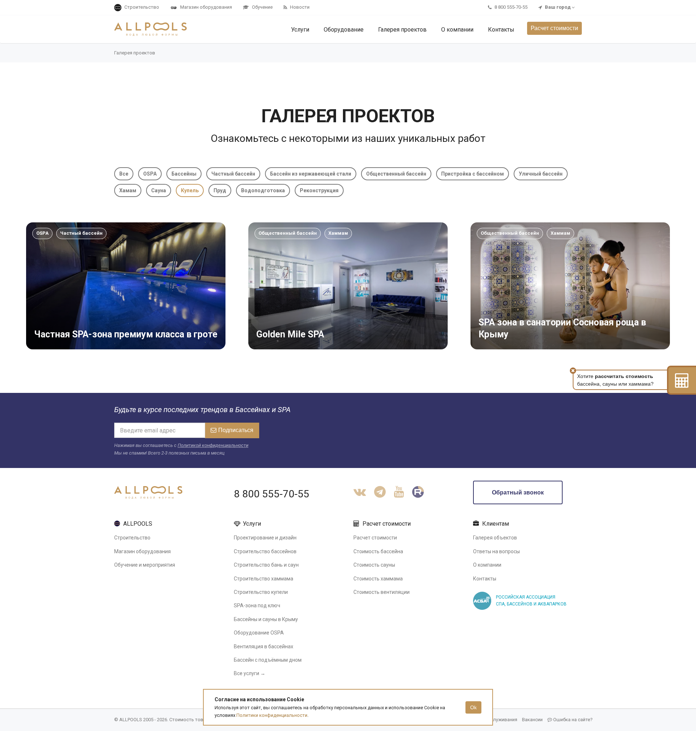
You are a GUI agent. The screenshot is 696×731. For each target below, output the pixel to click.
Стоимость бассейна (378, 551)
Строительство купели (261, 592)
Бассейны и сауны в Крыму (266, 619)
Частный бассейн (233, 174)
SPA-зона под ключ (257, 605)
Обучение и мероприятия (144, 565)
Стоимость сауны (374, 565)
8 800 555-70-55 (271, 494)
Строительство (132, 538)
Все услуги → (249, 673)
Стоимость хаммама (378, 579)
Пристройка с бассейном (472, 174)
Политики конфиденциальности (271, 715)
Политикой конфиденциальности (213, 445)
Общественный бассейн (396, 174)
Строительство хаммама (263, 579)
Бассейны (183, 174)
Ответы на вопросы (496, 551)
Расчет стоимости (554, 28)
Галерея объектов (495, 538)
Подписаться (235, 430)
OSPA (150, 174)
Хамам (127, 190)
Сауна (158, 190)
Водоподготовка (263, 190)
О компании (487, 565)
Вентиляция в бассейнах (263, 646)
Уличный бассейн (541, 174)
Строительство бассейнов (265, 551)
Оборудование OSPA (259, 633)
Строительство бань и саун (266, 565)
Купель (190, 190)
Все (123, 174)
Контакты (484, 579)
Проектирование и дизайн (265, 538)
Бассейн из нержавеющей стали (310, 174)
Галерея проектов (134, 53)
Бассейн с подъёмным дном (268, 660)
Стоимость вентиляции (381, 592)
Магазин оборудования (142, 551)
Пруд (220, 190)
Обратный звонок (518, 492)
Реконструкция (319, 190)
